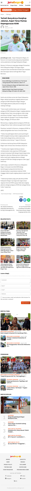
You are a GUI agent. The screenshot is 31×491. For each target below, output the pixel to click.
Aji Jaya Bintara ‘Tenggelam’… (17, 443)
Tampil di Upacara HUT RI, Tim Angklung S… (13, 376)
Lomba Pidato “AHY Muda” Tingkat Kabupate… (17, 388)
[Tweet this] (25, 200)
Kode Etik (23, 459)
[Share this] (21, 200)
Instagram (9, 478)
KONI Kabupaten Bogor (18, 193)
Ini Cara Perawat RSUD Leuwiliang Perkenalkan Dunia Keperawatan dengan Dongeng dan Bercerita (23, 208)
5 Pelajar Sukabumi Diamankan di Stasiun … (16, 338)
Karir (7, 462)
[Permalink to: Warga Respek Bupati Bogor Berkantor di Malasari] (15, 405)
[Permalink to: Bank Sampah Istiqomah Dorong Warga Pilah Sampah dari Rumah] (15, 321)
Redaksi (23, 462)
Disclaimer (23, 464)
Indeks (8, 459)
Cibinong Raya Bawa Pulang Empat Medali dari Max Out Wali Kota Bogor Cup (7, 266)
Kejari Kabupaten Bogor (6, 193)
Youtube (23, 478)
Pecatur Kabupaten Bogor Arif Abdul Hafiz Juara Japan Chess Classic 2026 (15, 86)
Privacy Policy (8, 464)
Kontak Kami (22, 467)
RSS (16, 481)
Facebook (9, 476)
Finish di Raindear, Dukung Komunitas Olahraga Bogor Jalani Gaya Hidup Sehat (7, 250)
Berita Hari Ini (4, 331)
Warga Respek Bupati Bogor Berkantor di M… (16, 417)
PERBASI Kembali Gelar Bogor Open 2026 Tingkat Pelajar (22, 249)
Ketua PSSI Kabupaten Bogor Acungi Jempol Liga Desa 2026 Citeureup (23, 265)
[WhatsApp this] (28, 200)
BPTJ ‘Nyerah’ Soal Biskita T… (16, 437)
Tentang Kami (8, 467)
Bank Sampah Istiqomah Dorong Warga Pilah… (14, 333)
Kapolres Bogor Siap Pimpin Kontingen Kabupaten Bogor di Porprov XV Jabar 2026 (13, 90)
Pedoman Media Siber (23, 469)
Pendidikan (17, 374)
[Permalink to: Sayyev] (2, 27)
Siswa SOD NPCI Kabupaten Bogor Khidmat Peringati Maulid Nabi (6, 233)
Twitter (23, 476)
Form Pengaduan (8, 469)
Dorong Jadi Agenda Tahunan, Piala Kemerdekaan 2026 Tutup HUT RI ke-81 (22, 233)
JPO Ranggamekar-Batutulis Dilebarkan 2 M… (18, 345)
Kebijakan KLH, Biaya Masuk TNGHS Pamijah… (18, 431)
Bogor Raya (11, 331)
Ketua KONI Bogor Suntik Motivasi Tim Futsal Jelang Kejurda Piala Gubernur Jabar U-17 (14, 81)
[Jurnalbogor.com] (15, 2)
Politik (17, 442)
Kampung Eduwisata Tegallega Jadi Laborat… (17, 381)
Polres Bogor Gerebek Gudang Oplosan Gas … (17, 424)
